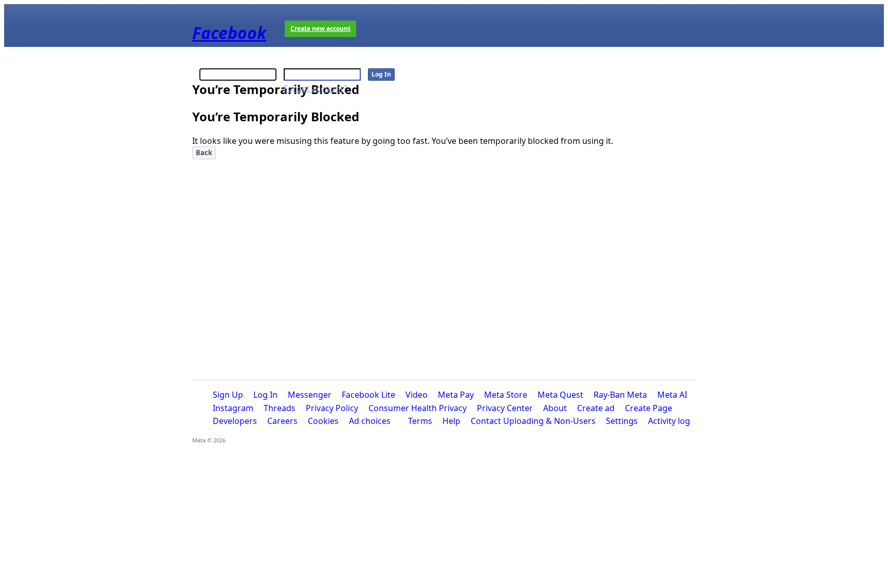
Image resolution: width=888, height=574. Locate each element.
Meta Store (505, 394)
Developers (235, 421)
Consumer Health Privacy (417, 408)
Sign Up (228, 394)
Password (303, 60)
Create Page (648, 408)
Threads (279, 408)
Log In (265, 394)
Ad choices (370, 421)
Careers (282, 421)
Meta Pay (456, 394)
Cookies (323, 421)
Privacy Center (505, 408)
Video (416, 394)
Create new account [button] (320, 28)
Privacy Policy (332, 408)
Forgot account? (315, 88)
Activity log (669, 421)
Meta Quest (560, 394)
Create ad (596, 408)
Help (451, 421)
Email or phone (229, 60)
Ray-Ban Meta (620, 394)
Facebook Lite (368, 394)
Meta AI (672, 394)
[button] (204, 152)
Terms (420, 421)
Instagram (233, 408)
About (555, 408)
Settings (622, 421)
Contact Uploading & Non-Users (533, 421)
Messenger (309, 394)
